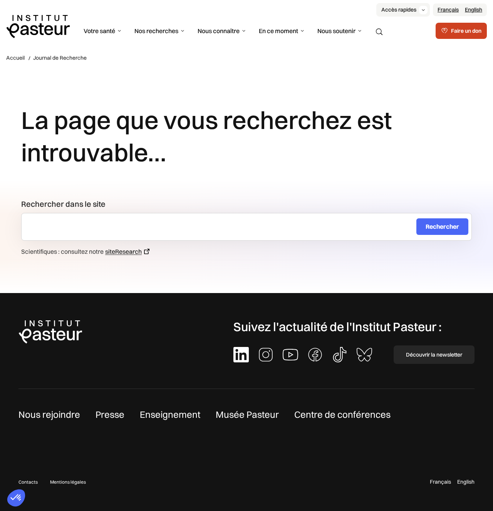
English (473, 9)
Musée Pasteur (247, 414)
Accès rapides (398, 9)
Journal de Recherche (60, 57)
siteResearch (123, 251)
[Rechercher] (379, 32)
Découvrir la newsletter (434, 354)
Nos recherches (156, 31)
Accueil (15, 57)
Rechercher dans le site (63, 204)
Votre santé (99, 31)
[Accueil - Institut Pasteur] (38, 25)
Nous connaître (219, 31)
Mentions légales (68, 482)
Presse (110, 414)
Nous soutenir (336, 31)
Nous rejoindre (49, 414)
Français (448, 9)
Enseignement (170, 414)
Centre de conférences (342, 414)
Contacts (28, 482)
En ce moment (278, 31)
